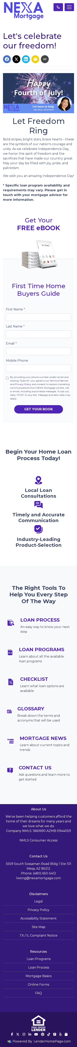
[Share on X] (16, 59)
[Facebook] (12, 1034)
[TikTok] (48, 1034)
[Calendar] (66, 1034)
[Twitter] (17, 1034)
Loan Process (38, 967)
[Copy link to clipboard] (45, 59)
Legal (38, 901)
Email (11, 343)
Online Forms (38, 984)
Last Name (15, 326)
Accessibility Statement (38, 918)
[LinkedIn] (29, 1034)
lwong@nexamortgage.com (38, 878)
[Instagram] (24, 1034)
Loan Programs (39, 959)
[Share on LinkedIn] (26, 59)
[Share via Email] (35, 59)
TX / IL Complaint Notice (38, 935)
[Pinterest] (42, 1034)
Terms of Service (59, 380)
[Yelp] (60, 1034)
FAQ (38, 993)
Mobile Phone (17, 360)
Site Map (38, 927)
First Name (15, 309)
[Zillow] (54, 1034)
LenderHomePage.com (52, 1041)
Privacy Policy (23, 384)
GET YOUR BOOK (38, 409)
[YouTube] (36, 1034)
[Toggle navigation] (69, 7)
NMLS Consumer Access (38, 840)
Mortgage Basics (39, 976)
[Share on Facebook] (7, 59)
